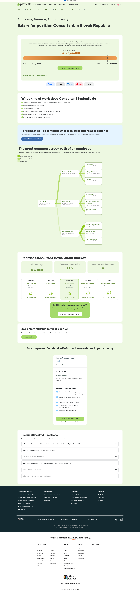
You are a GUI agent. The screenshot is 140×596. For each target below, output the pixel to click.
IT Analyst (89, 179)
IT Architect (89, 164)
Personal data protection (69, 519)
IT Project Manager (92, 172)
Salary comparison (73, 4)
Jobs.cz (39, 548)
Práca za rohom (40, 558)
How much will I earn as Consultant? (33, 457)
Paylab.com (53, 563)
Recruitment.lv (68, 565)
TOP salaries (21, 509)
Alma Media (76, 527)
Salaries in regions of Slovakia (27, 498)
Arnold (52, 548)
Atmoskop (39, 563)
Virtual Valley (81, 558)
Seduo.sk (52, 555)
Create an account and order (70, 419)
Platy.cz (52, 558)
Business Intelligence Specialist (92, 202)
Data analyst (66, 202)
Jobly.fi (93, 548)
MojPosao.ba (81, 550)
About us (47, 500)
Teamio (52, 550)
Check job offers (29, 337)
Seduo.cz (52, 553)
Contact (100, 495)
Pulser (79, 560)
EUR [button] (112, 4)
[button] (119, 4)
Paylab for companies (102, 4)
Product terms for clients (52, 495)
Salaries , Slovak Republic (39, 9)
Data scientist (90, 194)
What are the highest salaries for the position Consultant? (40, 450)
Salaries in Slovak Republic (26, 495)
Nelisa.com (39, 565)
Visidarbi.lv (67, 558)
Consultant (42, 202)
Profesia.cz (40, 553)
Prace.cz (39, 555)
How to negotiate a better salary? (32, 469)
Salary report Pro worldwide (79, 498)
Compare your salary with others (70, 68)
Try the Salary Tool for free (32, 139)
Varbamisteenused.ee (69, 568)
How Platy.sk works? (50, 498)
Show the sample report (68, 422)
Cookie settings (92, 519)
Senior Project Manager (93, 224)
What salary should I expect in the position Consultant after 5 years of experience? (47, 463)
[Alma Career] (70, 577)
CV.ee (65, 553)
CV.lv (65, 550)
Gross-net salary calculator (56, 4)
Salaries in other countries (26, 500)
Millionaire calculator (24, 503)
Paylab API (74, 503)
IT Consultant (66, 172)
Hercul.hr (80, 555)
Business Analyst (91, 209)
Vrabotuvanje (81, 553)
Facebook (101, 498)
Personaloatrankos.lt (69, 563)
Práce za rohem (41, 560)
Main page (21, 9)
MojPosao (80, 548)
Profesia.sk (40, 550)
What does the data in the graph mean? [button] (35, 75)
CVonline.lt (67, 548)
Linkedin (100, 500)
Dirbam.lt (66, 555)
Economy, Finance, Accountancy (65, 9)
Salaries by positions (39, 4)
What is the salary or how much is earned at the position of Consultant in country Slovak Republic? (51, 444)
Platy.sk (52, 560)
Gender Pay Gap (76, 495)
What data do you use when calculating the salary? (37, 476)
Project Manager (67, 231)
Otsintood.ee (67, 560)
